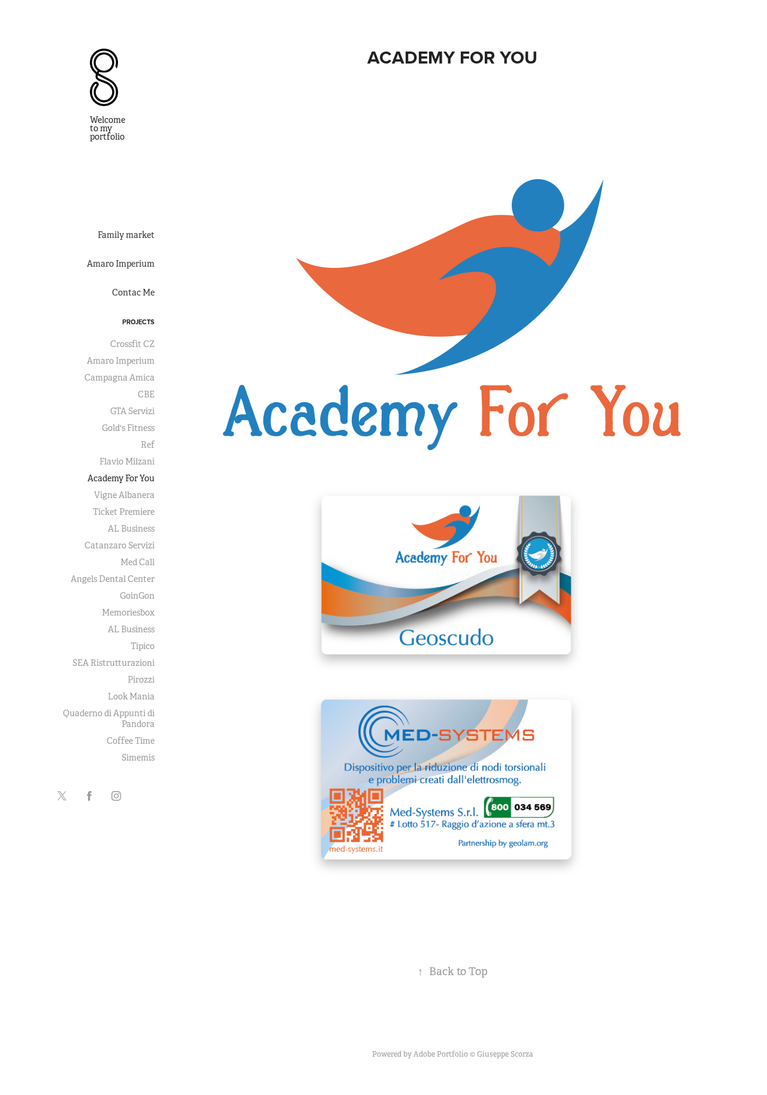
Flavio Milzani (127, 461)
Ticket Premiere (124, 511)
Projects (138, 322)
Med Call (137, 562)
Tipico (143, 646)
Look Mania (131, 696)
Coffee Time (131, 740)
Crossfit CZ (132, 344)
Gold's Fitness (128, 428)
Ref (148, 444)
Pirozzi (141, 679)
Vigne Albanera (124, 495)
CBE (146, 394)
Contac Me (133, 292)
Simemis (138, 757)
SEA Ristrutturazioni (114, 662)
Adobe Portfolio (440, 1054)
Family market (126, 235)
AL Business (131, 528)
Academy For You (121, 478)
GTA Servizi (132, 411)
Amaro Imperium (121, 263)
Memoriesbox (128, 612)
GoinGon (137, 595)
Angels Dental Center (113, 579)
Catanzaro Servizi (119, 545)
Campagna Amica (119, 377)
